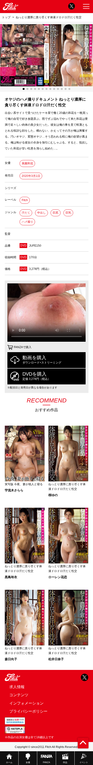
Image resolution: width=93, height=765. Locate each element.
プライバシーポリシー (28, 711)
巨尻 (55, 212)
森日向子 (11, 659)
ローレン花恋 (57, 577)
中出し (41, 212)
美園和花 (27, 163)
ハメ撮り (27, 221)
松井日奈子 (56, 659)
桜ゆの (53, 495)
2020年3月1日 (31, 176)
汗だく (26, 212)
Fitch (25, 200)
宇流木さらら (14, 490)
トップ (6, 17)
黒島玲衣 (11, 577)
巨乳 (68, 212)
